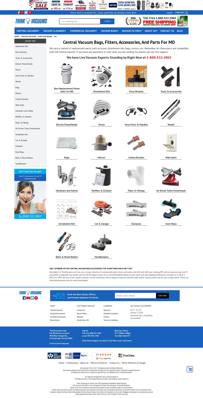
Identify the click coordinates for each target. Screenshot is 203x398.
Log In (169, 12)
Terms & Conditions (111, 320)
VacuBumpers (102, 256)
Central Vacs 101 (83, 320)
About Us (107, 310)
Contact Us (81, 310)
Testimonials (72, 363)
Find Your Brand (45, 36)
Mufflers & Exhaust (102, 190)
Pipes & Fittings (136, 190)
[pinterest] (30, 12)
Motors (101, 157)
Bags (66, 157)
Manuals (80, 317)
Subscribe (162, 295)
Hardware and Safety (67, 190)
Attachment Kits (101, 91)
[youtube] (22, 12)
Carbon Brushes (136, 157)
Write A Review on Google (134, 363)
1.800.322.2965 (165, 18)
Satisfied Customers (111, 313)
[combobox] (80, 21)
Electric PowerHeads (66, 124)
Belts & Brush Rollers (67, 256)
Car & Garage (102, 223)
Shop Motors (55, 320)
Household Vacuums (57, 313)
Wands (171, 124)
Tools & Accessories (171, 91)
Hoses (101, 124)
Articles (106, 317)
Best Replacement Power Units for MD (67, 90)
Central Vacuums (28, 36)
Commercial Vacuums (58, 317)
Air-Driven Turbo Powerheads (171, 190)
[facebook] (18, 12)
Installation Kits (67, 223)
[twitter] (26, 12)
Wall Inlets (171, 157)
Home (17, 36)
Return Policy (82, 313)
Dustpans (136, 223)
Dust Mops (171, 223)
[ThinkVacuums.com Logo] (31, 20)
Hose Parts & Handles (136, 124)
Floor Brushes (136, 91)
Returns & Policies (99, 363)
